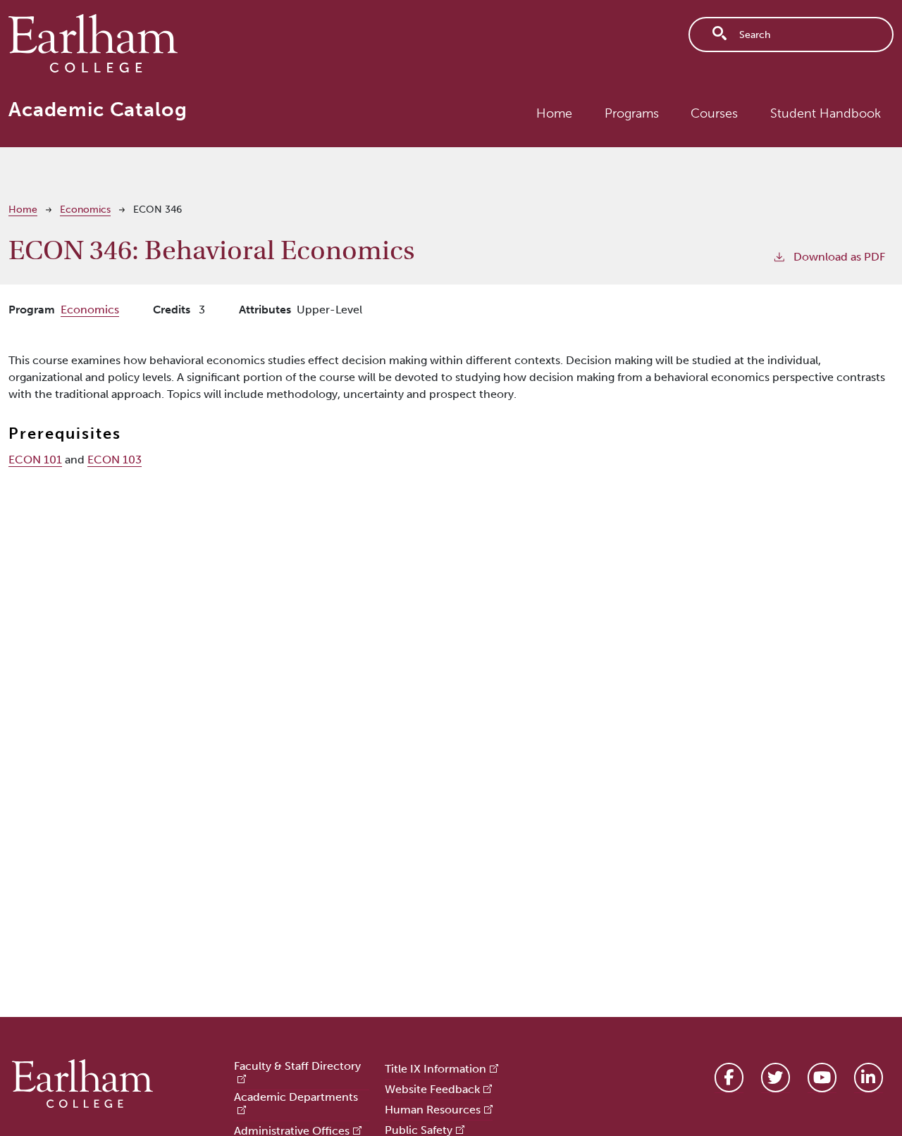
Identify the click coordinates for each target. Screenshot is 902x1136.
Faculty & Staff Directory (297, 1066)
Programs (632, 113)
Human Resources (433, 1109)
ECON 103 (114, 459)
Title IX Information (435, 1068)
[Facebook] (729, 1078)
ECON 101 (35, 459)
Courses (714, 113)
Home (554, 113)
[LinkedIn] (868, 1078)
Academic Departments (296, 1097)
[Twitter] (775, 1078)
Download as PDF (839, 256)
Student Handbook (825, 113)
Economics (85, 210)
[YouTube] (822, 1078)
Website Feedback (432, 1089)
